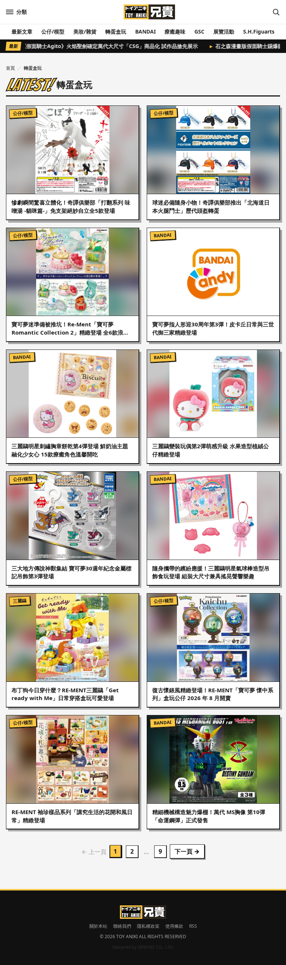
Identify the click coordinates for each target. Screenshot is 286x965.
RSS (193, 926)
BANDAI (145, 31)
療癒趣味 (175, 31)
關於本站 (98, 926)
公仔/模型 (52, 31)
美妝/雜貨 (84, 31)
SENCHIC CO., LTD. (156, 947)
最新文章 (22, 31)
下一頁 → (187, 851)
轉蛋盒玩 (115, 31)
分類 (21, 11)
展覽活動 (223, 31)
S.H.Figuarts (258, 31)
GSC (199, 31)
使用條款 (174, 926)
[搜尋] (276, 12)
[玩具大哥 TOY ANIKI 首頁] (149, 11)
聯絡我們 (122, 926)
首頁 (10, 68)
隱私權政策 (148, 926)
